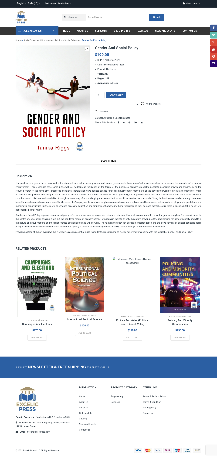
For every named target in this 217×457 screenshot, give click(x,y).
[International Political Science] (84, 284)
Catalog (83, 418)
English (20, 3)
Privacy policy (149, 407)
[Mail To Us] (213, 63)
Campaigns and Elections (37, 324)
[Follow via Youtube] (213, 49)
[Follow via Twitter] (213, 35)
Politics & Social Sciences (67, 40)
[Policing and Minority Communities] (180, 285)
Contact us (84, 429)
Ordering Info (85, 413)
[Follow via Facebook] (213, 28)
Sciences (115, 402)
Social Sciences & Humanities (38, 40)
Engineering (117, 396)
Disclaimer (148, 413)
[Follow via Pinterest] (213, 56)
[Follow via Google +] (213, 42)
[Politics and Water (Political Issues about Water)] (132, 285)
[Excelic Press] (21, 17)
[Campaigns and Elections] (37, 287)
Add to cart (116, 95)
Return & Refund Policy (154, 396)
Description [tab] (108, 161)
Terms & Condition (152, 402)
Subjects (83, 407)
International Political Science (84, 319)
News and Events (87, 424)
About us (83, 402)
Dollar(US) (33, 3)
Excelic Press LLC (31, 450)
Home (19, 40)
